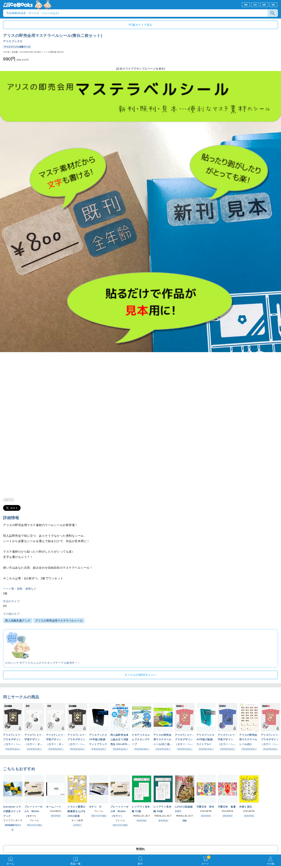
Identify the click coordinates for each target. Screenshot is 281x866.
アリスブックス (13, 41)
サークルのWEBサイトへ (140, 674)
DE (273, 4)
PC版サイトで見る (140, 24)
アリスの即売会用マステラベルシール (59, 620)
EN (246, 4)
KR (264, 4)
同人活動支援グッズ (17, 620)
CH (255, 4)
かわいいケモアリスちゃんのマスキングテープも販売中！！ (42, 662)
